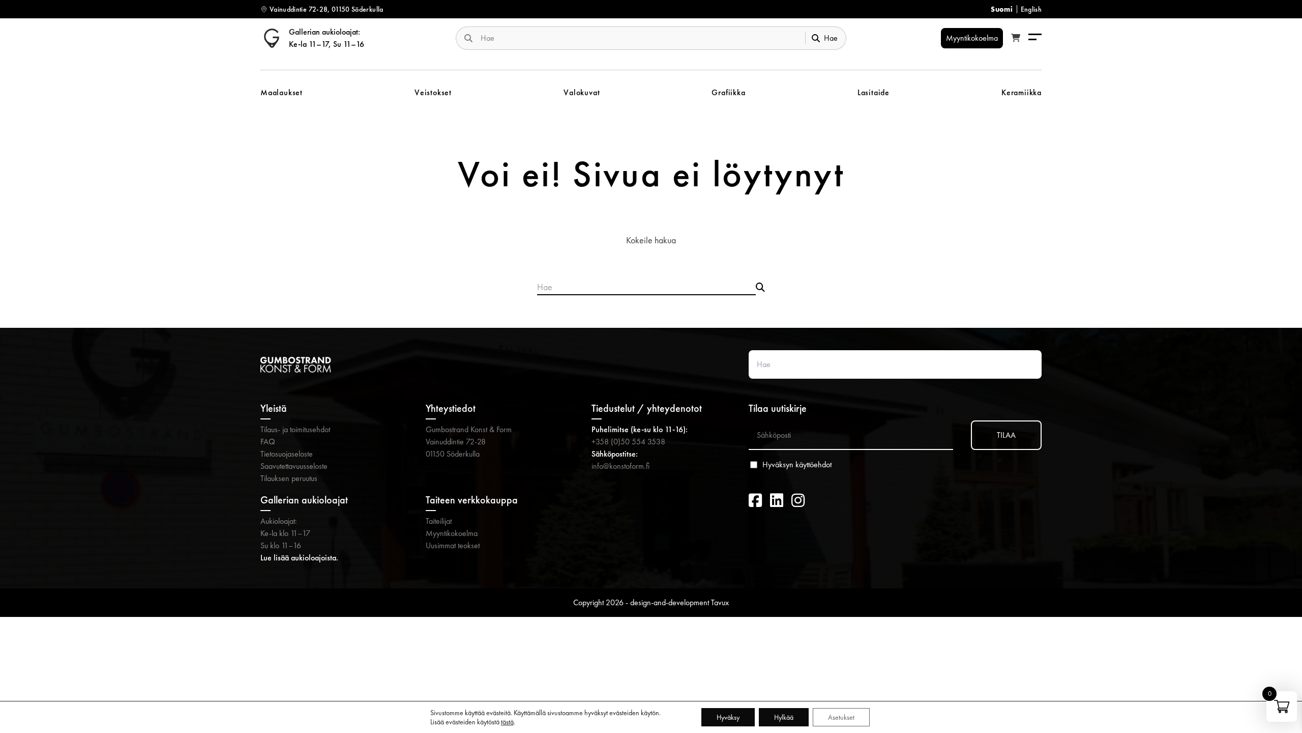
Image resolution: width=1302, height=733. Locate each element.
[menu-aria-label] (1035, 37)
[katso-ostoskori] (1015, 38)
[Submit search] (760, 287)
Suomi (1002, 9)
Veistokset (433, 92)
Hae (831, 38)
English (1031, 9)
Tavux (720, 602)
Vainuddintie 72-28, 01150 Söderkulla (326, 9)
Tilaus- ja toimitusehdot (295, 429)
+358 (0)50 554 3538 (628, 441)
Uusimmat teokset (453, 545)
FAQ (267, 441)
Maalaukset (281, 92)
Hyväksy (728, 717)
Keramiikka (1021, 92)
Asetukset (841, 717)
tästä (507, 721)
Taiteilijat (439, 521)
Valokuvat (582, 92)
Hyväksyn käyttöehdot (797, 465)
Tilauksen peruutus (288, 478)
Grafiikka (728, 92)
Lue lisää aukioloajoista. (299, 557)
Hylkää (783, 717)
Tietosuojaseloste (286, 453)
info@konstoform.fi (620, 466)
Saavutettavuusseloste (294, 466)
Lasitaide (873, 92)
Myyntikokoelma (452, 533)
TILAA (1006, 435)
